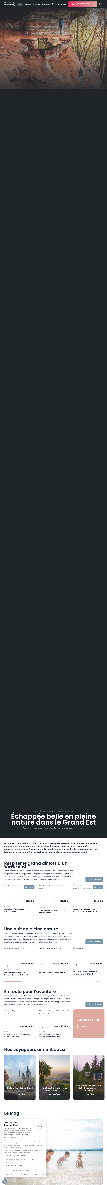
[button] (4, 1181)
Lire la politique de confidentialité (14, 1155)
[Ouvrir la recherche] (101, 4)
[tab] (13, 981)
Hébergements (38, 4)
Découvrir (28, 4)
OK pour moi (39, 1174)
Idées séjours (53, 4)
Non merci (9, 1174)
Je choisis (24, 1174)
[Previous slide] (93, 919)
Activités (47, 4)
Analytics (9, 1163)
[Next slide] (97, 919)
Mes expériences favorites (82, 4)
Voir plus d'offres (94, 879)
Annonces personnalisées (14, 1166)
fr (19, 4)
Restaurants (62, 4)
